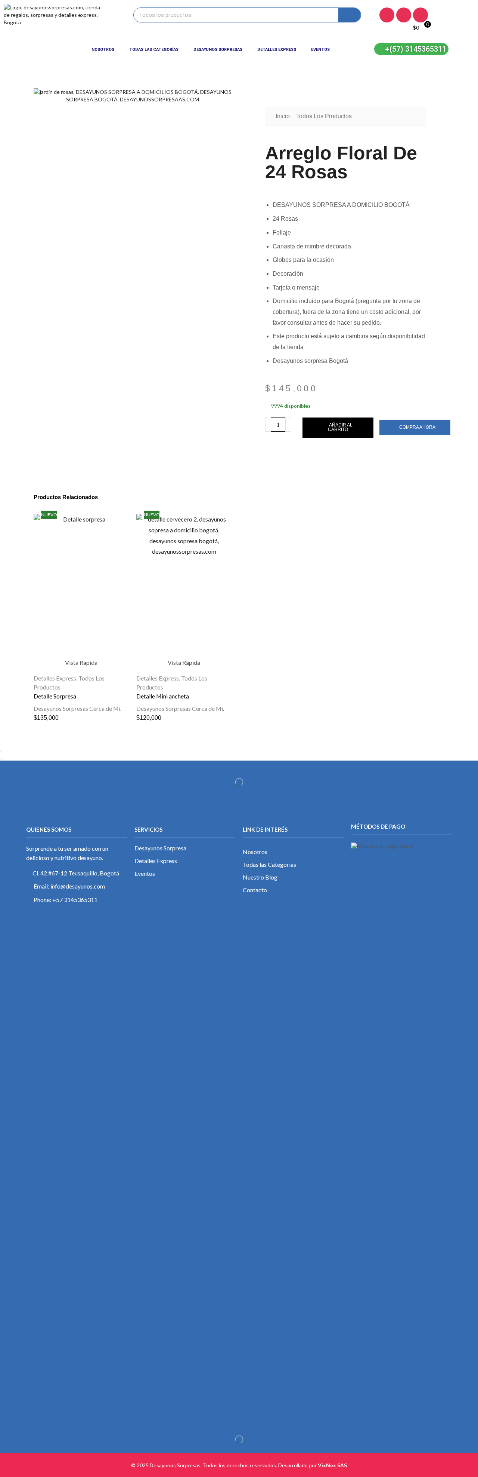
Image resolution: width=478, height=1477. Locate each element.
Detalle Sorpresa (55, 696)
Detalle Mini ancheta (162, 696)
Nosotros (102, 49)
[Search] (349, 15)
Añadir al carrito (340, 427)
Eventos (320, 49)
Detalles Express (276, 49)
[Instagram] (403, 14)
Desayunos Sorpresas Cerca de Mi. (77, 708)
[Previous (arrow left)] (0, 758)
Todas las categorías (154, 49)
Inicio (283, 116)
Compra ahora (417, 427)
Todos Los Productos (324, 116)
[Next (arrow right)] (3, 758)
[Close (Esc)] (0, 751)
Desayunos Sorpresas (217, 49)
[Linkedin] (420, 14)
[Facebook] (386, 14)
